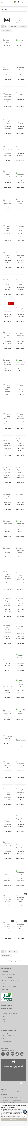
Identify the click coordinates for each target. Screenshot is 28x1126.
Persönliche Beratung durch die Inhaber (12, 1097)
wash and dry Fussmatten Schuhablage (7, 316)
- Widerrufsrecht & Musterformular (10, 980)
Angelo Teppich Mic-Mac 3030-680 (7, 369)
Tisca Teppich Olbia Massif (7, 261)
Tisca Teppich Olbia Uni (20, 261)
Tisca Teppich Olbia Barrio (20, 288)
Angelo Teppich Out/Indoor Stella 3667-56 (20, 584)
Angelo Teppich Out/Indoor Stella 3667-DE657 (7, 611)
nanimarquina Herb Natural (7, 127)
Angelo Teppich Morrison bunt (7, 422)
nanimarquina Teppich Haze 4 (7, 879)
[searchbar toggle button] (19, 2)
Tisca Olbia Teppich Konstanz (20, 235)
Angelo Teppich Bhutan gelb (7, 530)
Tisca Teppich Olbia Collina (7, 47)
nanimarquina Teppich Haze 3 (20, 852)
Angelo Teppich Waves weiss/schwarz (20, 423)
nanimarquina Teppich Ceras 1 (7, 771)
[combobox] (13, 26)
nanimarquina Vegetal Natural (7, 154)
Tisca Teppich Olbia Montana (20, 47)
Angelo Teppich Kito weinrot (20, 557)
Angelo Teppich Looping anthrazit (20, 396)
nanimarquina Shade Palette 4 (7, 852)
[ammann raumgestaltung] (3, 3)
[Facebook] (3, 1053)
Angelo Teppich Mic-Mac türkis (20, 476)
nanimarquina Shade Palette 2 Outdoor (7, 906)
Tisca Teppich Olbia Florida (20, 208)
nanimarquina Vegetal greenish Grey (7, 181)
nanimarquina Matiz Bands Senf (7, 933)
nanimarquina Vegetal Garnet (20, 181)
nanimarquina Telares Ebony (7, 718)
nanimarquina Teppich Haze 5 (20, 879)
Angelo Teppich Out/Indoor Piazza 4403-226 (7, 584)
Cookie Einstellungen (7, 989)
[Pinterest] (12, 1053)
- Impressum (4, 971)
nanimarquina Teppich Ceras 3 (20, 771)
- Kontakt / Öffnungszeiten (8, 974)
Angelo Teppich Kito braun (20, 342)
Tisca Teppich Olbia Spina (7, 288)
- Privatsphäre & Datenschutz (9, 986)
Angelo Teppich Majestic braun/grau (7, 396)
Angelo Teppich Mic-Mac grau (7, 476)
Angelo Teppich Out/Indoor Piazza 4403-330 (7, 638)
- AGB (2, 983)
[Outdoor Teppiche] (7, 20)
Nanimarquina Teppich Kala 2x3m (20, 665)
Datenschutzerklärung (15, 1116)
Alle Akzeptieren (14, 1119)
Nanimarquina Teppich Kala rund (7, 665)
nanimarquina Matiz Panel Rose (20, 933)
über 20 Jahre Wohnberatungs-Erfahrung (12, 1100)
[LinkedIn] (22, 1053)
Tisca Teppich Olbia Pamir (7, 73)
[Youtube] (17, 1053)
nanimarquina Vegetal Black (7, 208)
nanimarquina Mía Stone (20, 100)
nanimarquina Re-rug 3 (20, 745)
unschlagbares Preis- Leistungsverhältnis (13, 1102)
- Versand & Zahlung (6, 977)
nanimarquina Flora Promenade (7, 342)
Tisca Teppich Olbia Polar (7, 235)
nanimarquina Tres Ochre (20, 73)
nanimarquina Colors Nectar (20, 315)
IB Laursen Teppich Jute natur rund (8, 692)
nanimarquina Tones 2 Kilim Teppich (7, 799)
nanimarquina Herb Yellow (20, 127)
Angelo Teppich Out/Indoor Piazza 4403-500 (20, 611)
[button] (2, 26)
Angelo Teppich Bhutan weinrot (20, 503)
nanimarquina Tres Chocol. (7, 100)
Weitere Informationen (14, 1123)
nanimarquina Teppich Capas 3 (7, 825)
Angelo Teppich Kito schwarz (7, 557)
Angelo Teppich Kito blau (20, 530)
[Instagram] (7, 1053)
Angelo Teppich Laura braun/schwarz (7, 450)
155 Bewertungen (13, 1079)
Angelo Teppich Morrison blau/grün (20, 692)
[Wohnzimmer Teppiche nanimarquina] (21, 20)
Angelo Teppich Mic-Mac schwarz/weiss (20, 450)
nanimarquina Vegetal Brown (20, 154)
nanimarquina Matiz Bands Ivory (20, 906)
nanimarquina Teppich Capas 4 (20, 798)
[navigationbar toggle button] (26, 2)
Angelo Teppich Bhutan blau (7, 503)
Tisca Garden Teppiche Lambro (20, 718)
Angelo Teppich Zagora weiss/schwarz (20, 369)
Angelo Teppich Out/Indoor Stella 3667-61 (20, 638)
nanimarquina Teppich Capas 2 (20, 825)
